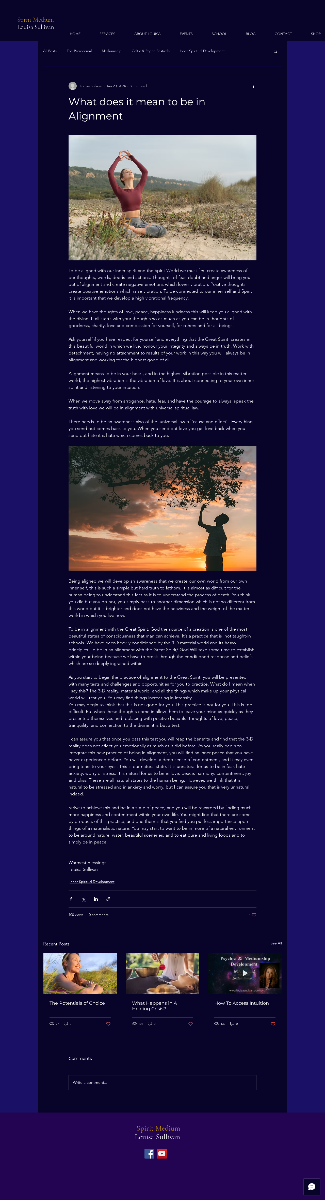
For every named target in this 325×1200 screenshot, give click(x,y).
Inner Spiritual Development (202, 51)
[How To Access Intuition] (245, 973)
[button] (275, 51)
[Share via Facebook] (71, 899)
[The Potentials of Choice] (80, 973)
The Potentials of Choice (77, 1003)
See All (276, 943)
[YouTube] (162, 1154)
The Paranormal (79, 51)
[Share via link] (108, 899)
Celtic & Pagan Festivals (151, 51)
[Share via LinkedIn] (95, 899)
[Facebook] (149, 1154)
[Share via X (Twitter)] (83, 899)
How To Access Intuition (241, 1003)
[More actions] (253, 86)
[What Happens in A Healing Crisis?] (162, 973)
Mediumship (112, 51)
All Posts (50, 51)
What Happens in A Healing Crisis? (154, 1006)
